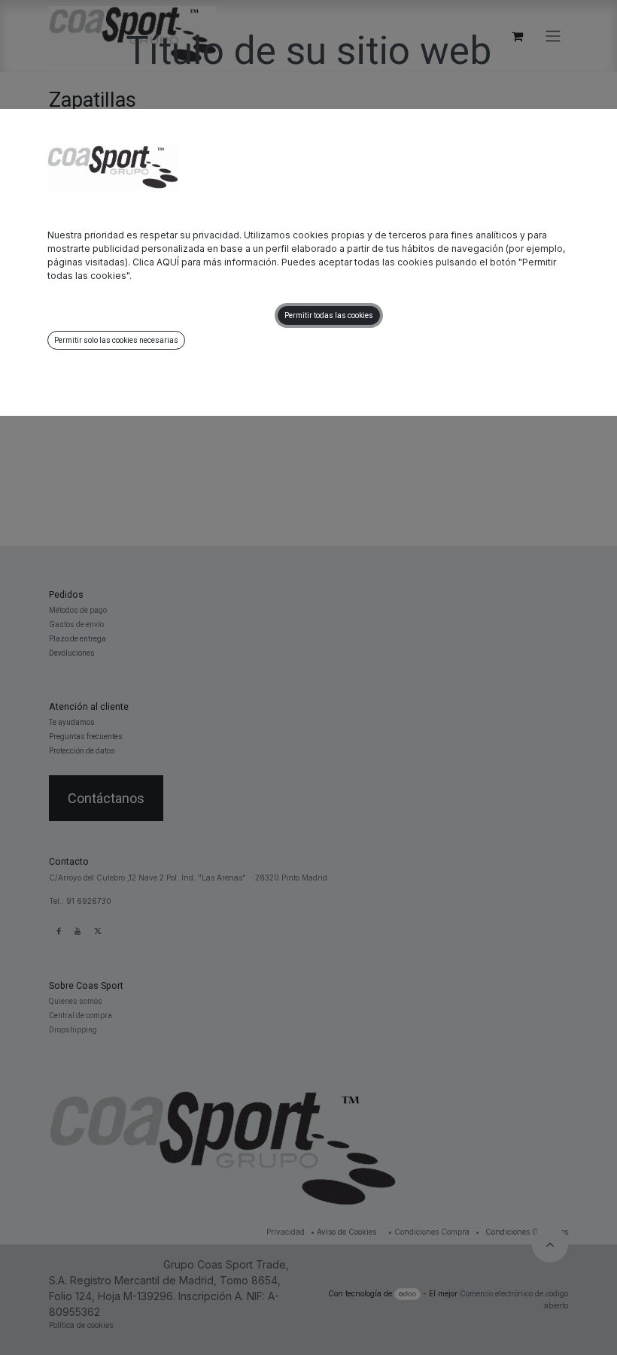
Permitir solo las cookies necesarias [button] (116, 340)
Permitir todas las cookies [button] (328, 315)
